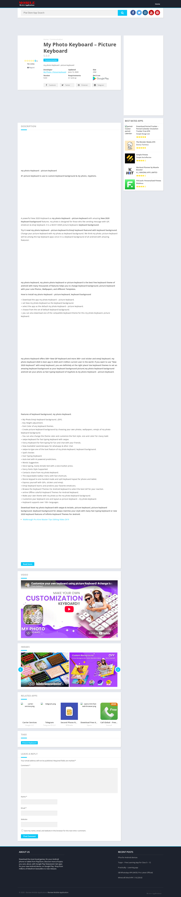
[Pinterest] (157, 12)
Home (157, 4)
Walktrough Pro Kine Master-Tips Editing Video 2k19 (46, 519)
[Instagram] (145, 12)
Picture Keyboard (29, 743)
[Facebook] (133, 12)
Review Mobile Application (58, 892)
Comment (25, 765)
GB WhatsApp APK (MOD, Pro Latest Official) (135, 872)
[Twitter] (139, 12)
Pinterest (84, 85)
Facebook (52, 85)
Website (24, 819)
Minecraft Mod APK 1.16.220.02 (130, 877)
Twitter (67, 85)
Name (24, 796)
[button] (122, 13)
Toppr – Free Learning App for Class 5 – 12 (134, 862)
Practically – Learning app (128, 867)
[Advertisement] (90, 26)
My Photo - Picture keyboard (54, 72)
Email (24, 808)
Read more (27, 564)
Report (32, 67)
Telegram (100, 85)
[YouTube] (151, 12)
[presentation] (21, 669)
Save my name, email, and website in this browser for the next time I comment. (55, 830)
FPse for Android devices (127, 857)
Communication (56, 39)
